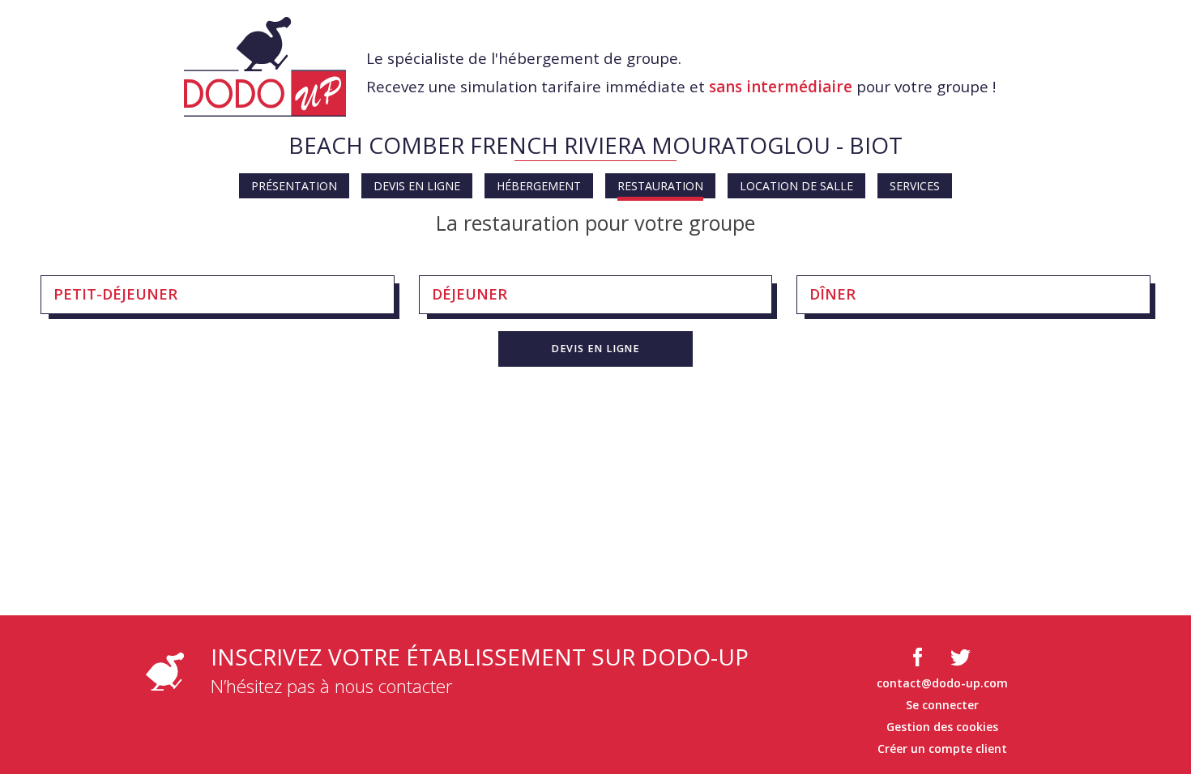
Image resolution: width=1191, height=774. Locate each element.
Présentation (294, 186)
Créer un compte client (942, 748)
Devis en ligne (417, 186)
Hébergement (539, 186)
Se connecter (942, 704)
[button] (595, 349)
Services (915, 186)
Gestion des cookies (942, 726)
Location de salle (796, 186)
